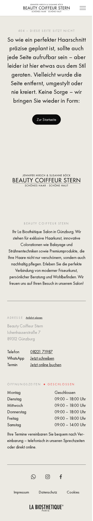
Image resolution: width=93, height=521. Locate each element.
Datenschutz (48, 492)
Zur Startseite (46, 119)
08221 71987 (41, 351)
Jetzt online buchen (45, 364)
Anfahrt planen (34, 317)
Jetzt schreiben (42, 358)
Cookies (73, 492)
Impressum (21, 492)
